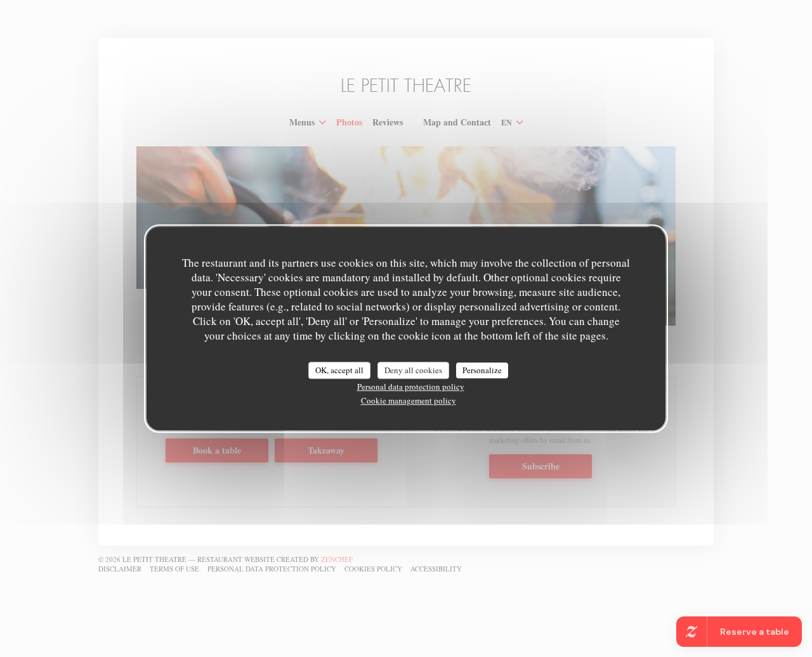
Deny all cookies (413, 370)
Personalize (482, 370)
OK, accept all (339, 370)
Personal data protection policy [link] (410, 386)
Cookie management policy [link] (408, 400)
